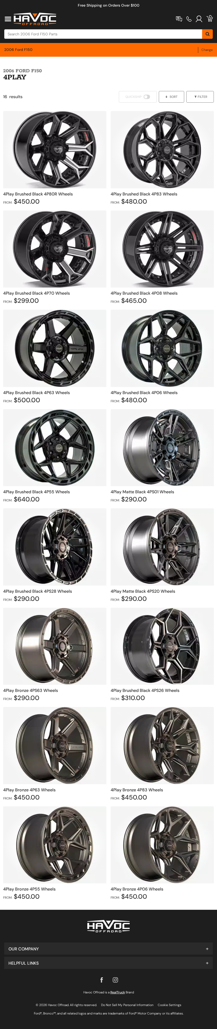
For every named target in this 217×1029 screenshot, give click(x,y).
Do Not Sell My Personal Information (127, 1005)
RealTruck (117, 992)
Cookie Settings (169, 1005)
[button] (108, 948)
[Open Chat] (179, 19)
